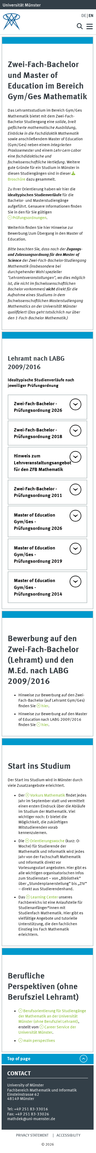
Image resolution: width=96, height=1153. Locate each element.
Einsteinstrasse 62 (23, 1095)
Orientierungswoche (47, 841)
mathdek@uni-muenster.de (31, 1119)
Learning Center (44, 897)
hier (44, 706)
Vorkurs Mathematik (47, 795)
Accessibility (68, 1135)
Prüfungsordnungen (29, 218)
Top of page (18, 1059)
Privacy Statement (32, 1135)
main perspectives (39, 1041)
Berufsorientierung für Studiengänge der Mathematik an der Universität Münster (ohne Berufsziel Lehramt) (52, 1016)
